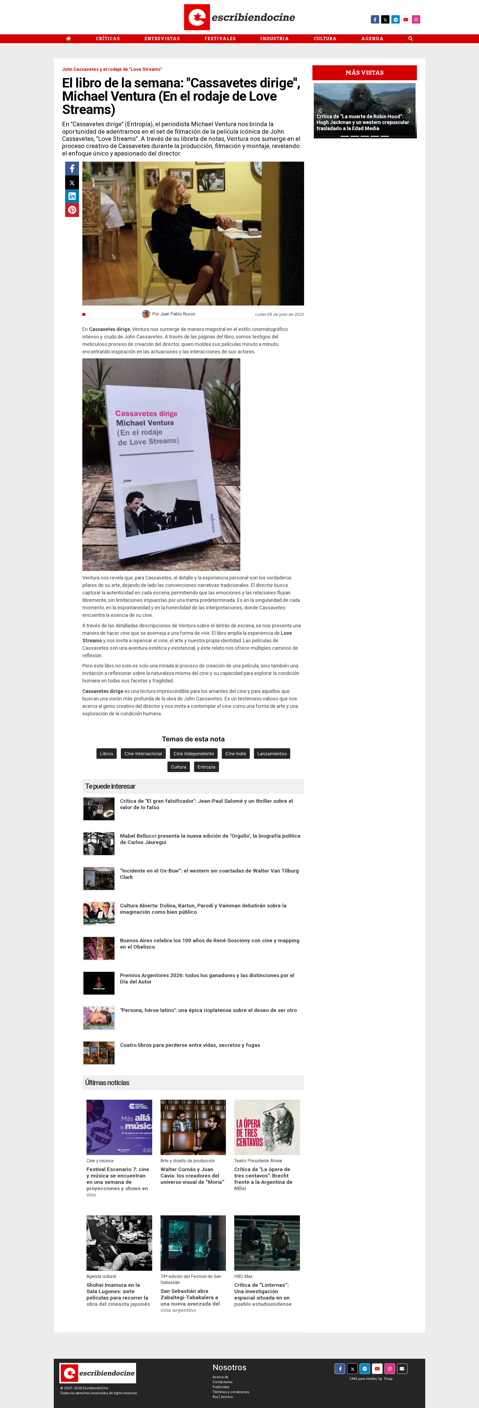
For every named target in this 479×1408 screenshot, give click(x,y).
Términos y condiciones (231, 1392)
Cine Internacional (143, 753)
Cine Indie (235, 753)
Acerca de (220, 1377)
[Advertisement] (364, 225)
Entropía (206, 767)
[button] (319, 110)
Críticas (108, 38)
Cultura (325, 38)
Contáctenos (223, 1382)
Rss (215, 1397)
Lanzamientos (272, 753)
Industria (274, 38)
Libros (106, 753)
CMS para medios (363, 1378)
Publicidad (221, 1387)
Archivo (227, 1397)
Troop (388, 1378)
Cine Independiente (194, 753)
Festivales (220, 38)
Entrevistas (162, 38)
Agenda (372, 38)
